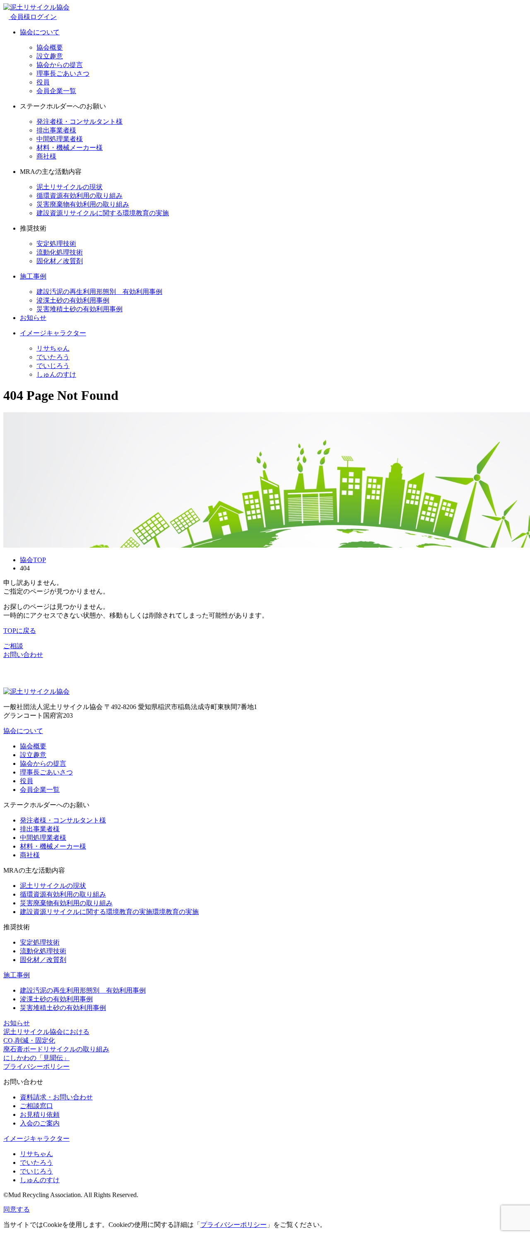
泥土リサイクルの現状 (69, 186)
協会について (40, 32)
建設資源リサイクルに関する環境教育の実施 (102, 212)
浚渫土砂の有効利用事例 (72, 300)
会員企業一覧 (56, 90)
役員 (43, 82)
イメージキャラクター (53, 333)
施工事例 (33, 276)
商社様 (46, 156)
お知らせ (33, 317)
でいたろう (53, 357)
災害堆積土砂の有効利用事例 (79, 309)
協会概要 (49, 47)
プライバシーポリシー (36, 1066)
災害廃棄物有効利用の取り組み (82, 204)
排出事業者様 (56, 130)
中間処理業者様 (59, 138)
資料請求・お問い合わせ (56, 1097)
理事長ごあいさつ (62, 73)
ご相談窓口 (36, 1105)
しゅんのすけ (56, 374)
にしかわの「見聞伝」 (36, 1057)
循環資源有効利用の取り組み (79, 195)
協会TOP (33, 559)
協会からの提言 (59, 64)
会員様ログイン (33, 16)
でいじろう (53, 365)
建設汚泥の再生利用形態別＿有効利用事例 (99, 291)
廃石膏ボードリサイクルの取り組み (56, 1049)
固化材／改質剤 (59, 261)
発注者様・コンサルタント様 (79, 121)
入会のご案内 (40, 1123)
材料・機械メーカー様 (69, 147)
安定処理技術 (56, 243)
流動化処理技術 (59, 252)
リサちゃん (53, 348)
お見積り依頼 (40, 1114)
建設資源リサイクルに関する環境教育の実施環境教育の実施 (109, 911)
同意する (16, 1209)
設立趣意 (49, 56)
